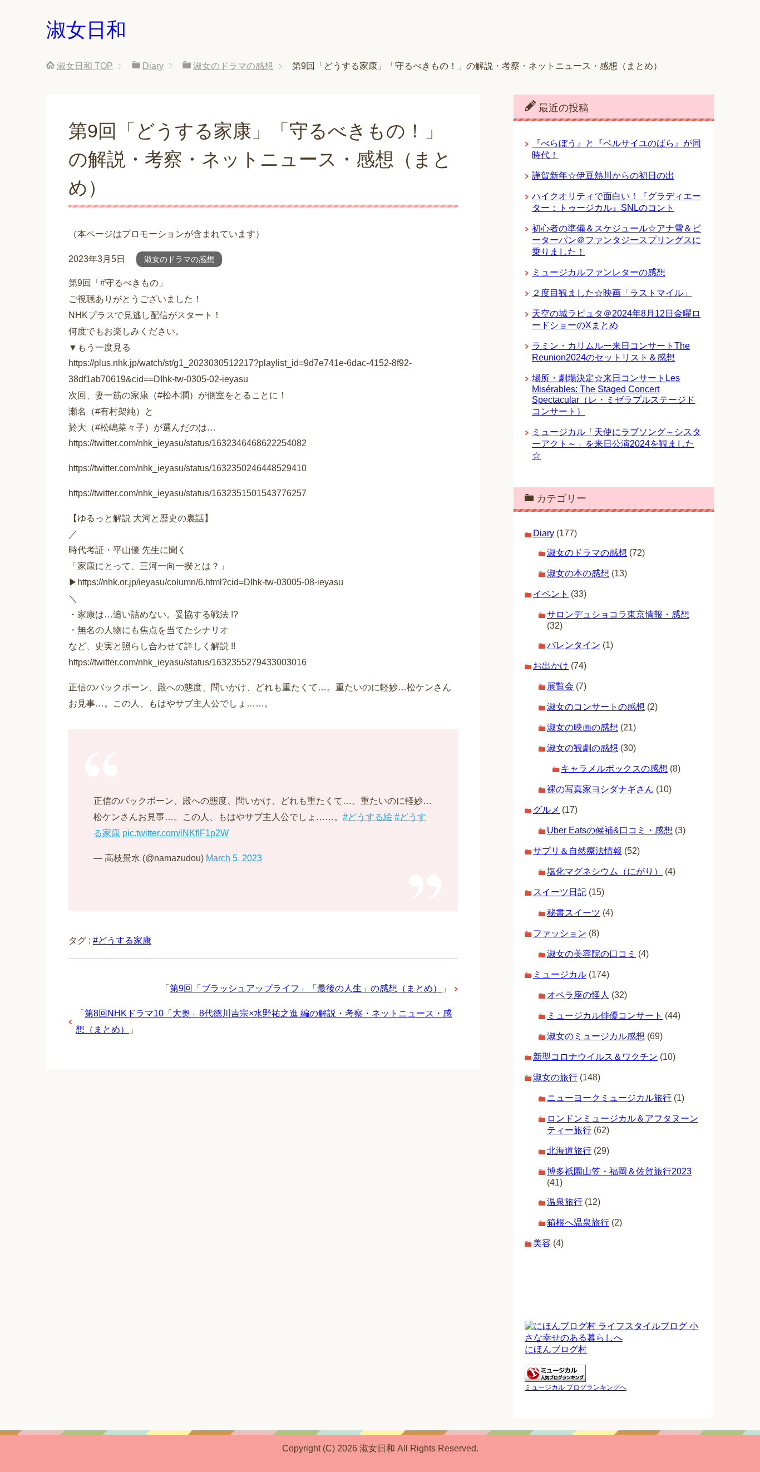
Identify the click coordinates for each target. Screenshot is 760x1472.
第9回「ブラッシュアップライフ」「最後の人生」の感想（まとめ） (306, 988)
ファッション (559, 933)
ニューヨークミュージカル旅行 (609, 1098)
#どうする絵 (367, 817)
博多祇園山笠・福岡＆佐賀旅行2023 (619, 1171)
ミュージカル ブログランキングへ (575, 1387)
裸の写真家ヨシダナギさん (600, 789)
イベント (551, 594)
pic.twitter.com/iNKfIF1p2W (175, 833)
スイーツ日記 (559, 892)
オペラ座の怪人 (578, 995)
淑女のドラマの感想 (179, 259)
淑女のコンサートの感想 (596, 707)
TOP (85, 66)
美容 (542, 1243)
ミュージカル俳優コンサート (605, 1015)
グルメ (546, 809)
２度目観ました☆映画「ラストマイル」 (612, 293)
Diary (543, 533)
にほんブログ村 (556, 1349)
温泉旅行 (565, 1202)
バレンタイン (573, 645)
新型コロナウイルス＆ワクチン (595, 1056)
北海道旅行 (569, 1150)
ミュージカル (559, 974)
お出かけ (551, 665)
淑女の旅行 (555, 1077)
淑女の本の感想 (578, 573)
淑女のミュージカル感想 (596, 1036)
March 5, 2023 (234, 858)
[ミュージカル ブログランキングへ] (555, 1376)
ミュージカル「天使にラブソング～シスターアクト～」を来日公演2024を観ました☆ (616, 443)
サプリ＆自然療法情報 (577, 851)
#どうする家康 (122, 940)
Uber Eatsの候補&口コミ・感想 (610, 830)
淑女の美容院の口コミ (591, 954)
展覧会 (560, 686)
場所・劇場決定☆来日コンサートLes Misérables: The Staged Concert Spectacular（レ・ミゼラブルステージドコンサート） (613, 394)
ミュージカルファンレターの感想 (598, 272)
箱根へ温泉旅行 (578, 1222)
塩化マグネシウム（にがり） (605, 871)
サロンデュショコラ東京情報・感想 (618, 614)
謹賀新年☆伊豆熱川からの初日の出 (603, 175)
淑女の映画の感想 (582, 727)
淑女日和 (86, 29)
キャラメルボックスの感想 (614, 768)
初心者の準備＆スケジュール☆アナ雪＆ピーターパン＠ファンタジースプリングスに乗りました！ (616, 240)
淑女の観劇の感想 (582, 748)
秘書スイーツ (573, 912)
